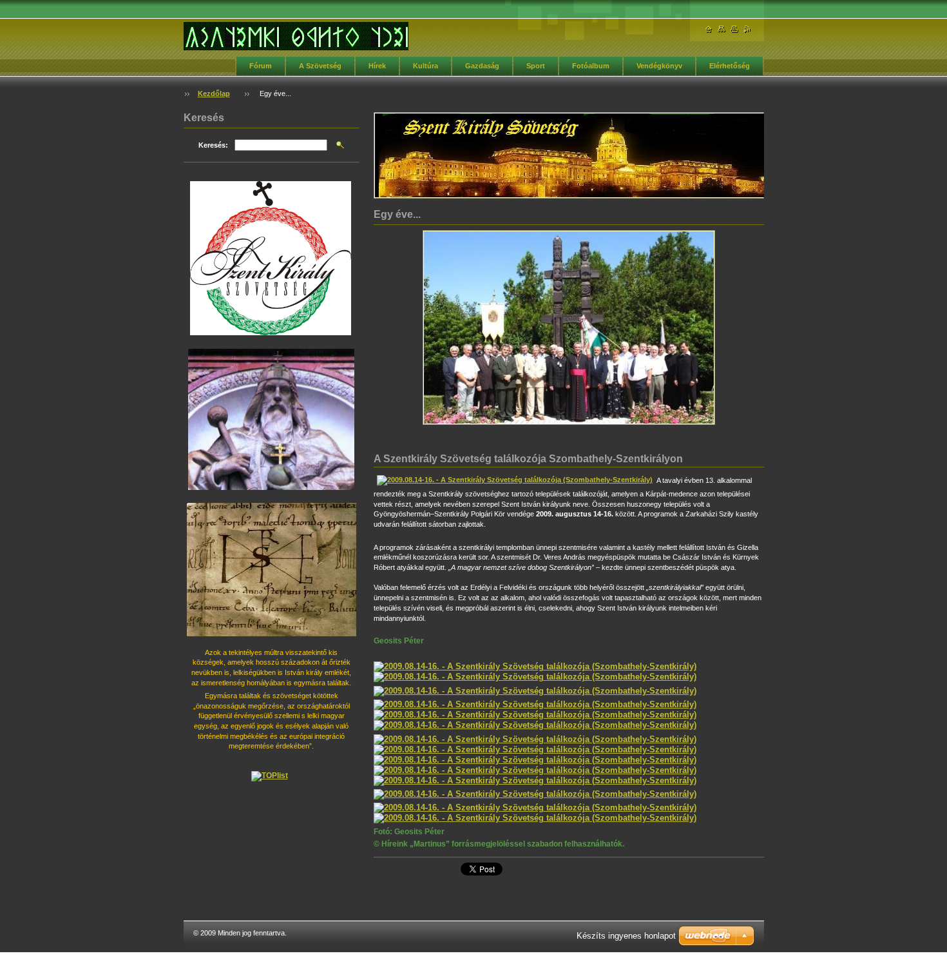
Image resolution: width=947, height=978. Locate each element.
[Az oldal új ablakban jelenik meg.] (569, 327)
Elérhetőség (729, 66)
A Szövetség (320, 66)
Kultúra (425, 66)
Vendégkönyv (659, 66)
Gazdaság (482, 66)
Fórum (260, 66)
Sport (535, 66)
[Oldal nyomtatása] (734, 29)
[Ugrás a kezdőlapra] (296, 36)
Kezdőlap (214, 93)
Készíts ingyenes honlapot (626, 936)
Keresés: (213, 145)
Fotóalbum (590, 66)
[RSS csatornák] (747, 29)
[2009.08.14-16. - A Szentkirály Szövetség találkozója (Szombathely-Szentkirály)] (515, 480)
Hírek (377, 66)
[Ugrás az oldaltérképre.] (721, 29)
